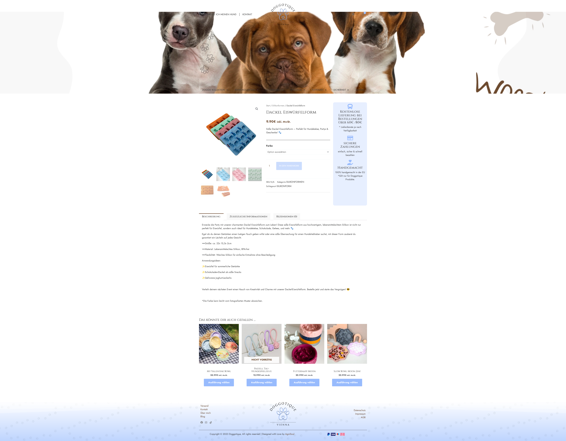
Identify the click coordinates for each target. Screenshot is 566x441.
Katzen (360, 90)
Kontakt (247, 14)
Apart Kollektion (245, 90)
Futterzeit (318, 90)
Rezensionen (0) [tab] (286, 216)
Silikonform (284, 186)
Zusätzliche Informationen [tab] (248, 216)
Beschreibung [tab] (211, 216)
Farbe (269, 145)
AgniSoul (289, 434)
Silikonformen (278, 105)
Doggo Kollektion (213, 90)
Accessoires (273, 90)
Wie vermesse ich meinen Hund (217, 14)
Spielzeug (296, 90)
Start (268, 105)
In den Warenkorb (289, 165)
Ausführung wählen (218, 382)
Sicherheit (339, 90)
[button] (256, 108)
